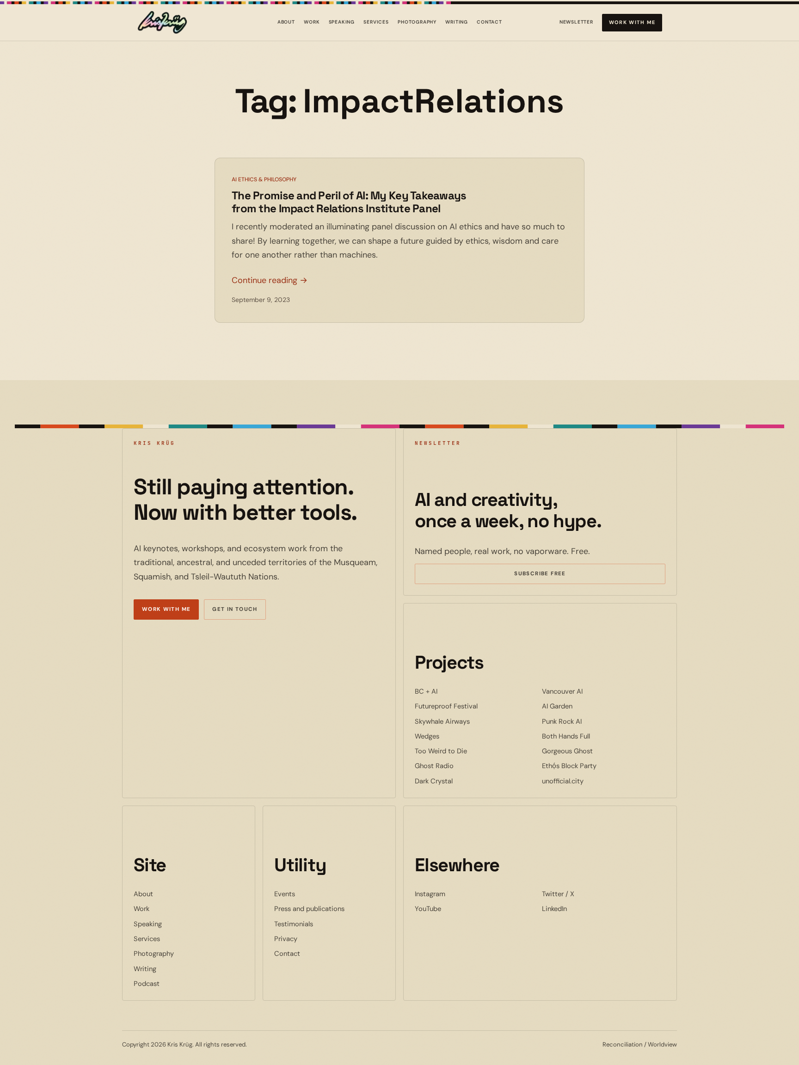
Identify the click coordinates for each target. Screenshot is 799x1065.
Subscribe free (553, 574)
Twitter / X (586, 894)
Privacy (285, 938)
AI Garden (585, 706)
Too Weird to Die (469, 751)
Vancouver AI (590, 691)
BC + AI (454, 691)
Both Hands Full (594, 736)
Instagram (458, 894)
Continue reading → (269, 280)
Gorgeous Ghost (595, 751)
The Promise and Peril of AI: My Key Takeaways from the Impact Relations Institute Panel (349, 202)
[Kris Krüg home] (162, 22)
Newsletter (576, 24)
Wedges (455, 736)
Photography (417, 22)
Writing (456, 22)
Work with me (632, 22)
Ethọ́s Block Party (597, 765)
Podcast (147, 983)
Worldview (662, 1044)
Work (312, 22)
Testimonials (293, 924)
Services (376, 22)
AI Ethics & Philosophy (264, 179)
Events (284, 894)
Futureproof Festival (474, 706)
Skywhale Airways (470, 721)
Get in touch (235, 609)
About (286, 22)
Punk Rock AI (590, 721)
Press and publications (309, 908)
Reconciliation (622, 1044)
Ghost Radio (462, 765)
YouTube (456, 908)
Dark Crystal (462, 781)
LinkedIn (582, 908)
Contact (489, 22)
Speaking (342, 22)
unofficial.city (591, 781)
